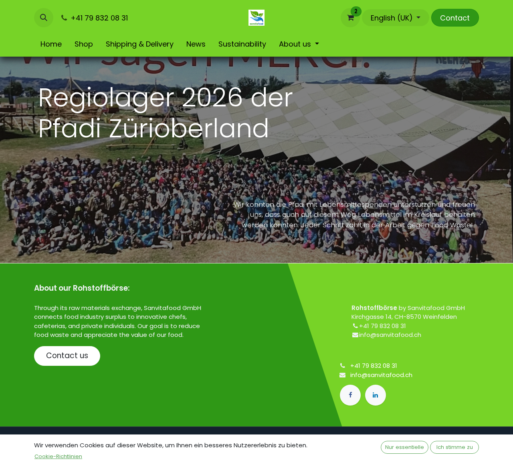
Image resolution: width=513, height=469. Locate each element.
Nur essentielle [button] (404, 447)
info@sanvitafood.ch (381, 375)
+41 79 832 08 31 (373, 365)
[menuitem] (51, 44)
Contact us (67, 355)
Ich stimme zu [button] (454, 447)
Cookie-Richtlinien (58, 456)
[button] (43, 17)
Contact (455, 18)
